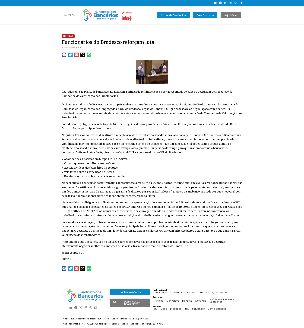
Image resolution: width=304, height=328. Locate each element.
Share (65, 258)
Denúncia (200, 300)
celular (121, 176)
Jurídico (158, 300)
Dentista (187, 300)
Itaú (187, 308)
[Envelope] (240, 3)
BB (155, 308)
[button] (64, 55)
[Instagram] (230, 3)
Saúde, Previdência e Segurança (222, 300)
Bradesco (175, 308)
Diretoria (179, 292)
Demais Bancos (217, 308)
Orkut (112, 163)
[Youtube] (215, 3)
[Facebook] (220, 3)
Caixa (163, 308)
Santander (198, 308)
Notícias (68, 36)
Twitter (122, 159)
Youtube (113, 167)
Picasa (110, 171)
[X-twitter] (225, 3)
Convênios (173, 300)
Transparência (162, 292)
